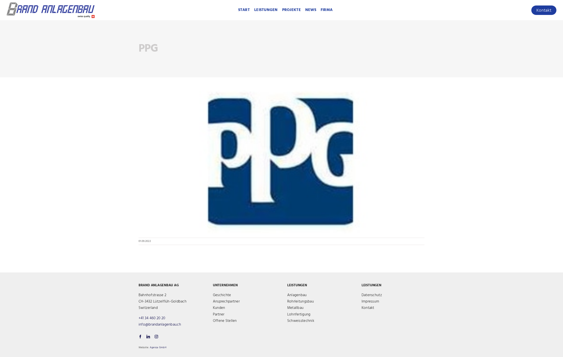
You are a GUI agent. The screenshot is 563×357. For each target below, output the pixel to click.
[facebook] (140, 336)
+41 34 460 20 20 (152, 318)
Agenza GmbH (158, 347)
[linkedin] (148, 336)
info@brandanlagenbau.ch (160, 325)
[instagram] (156, 336)
